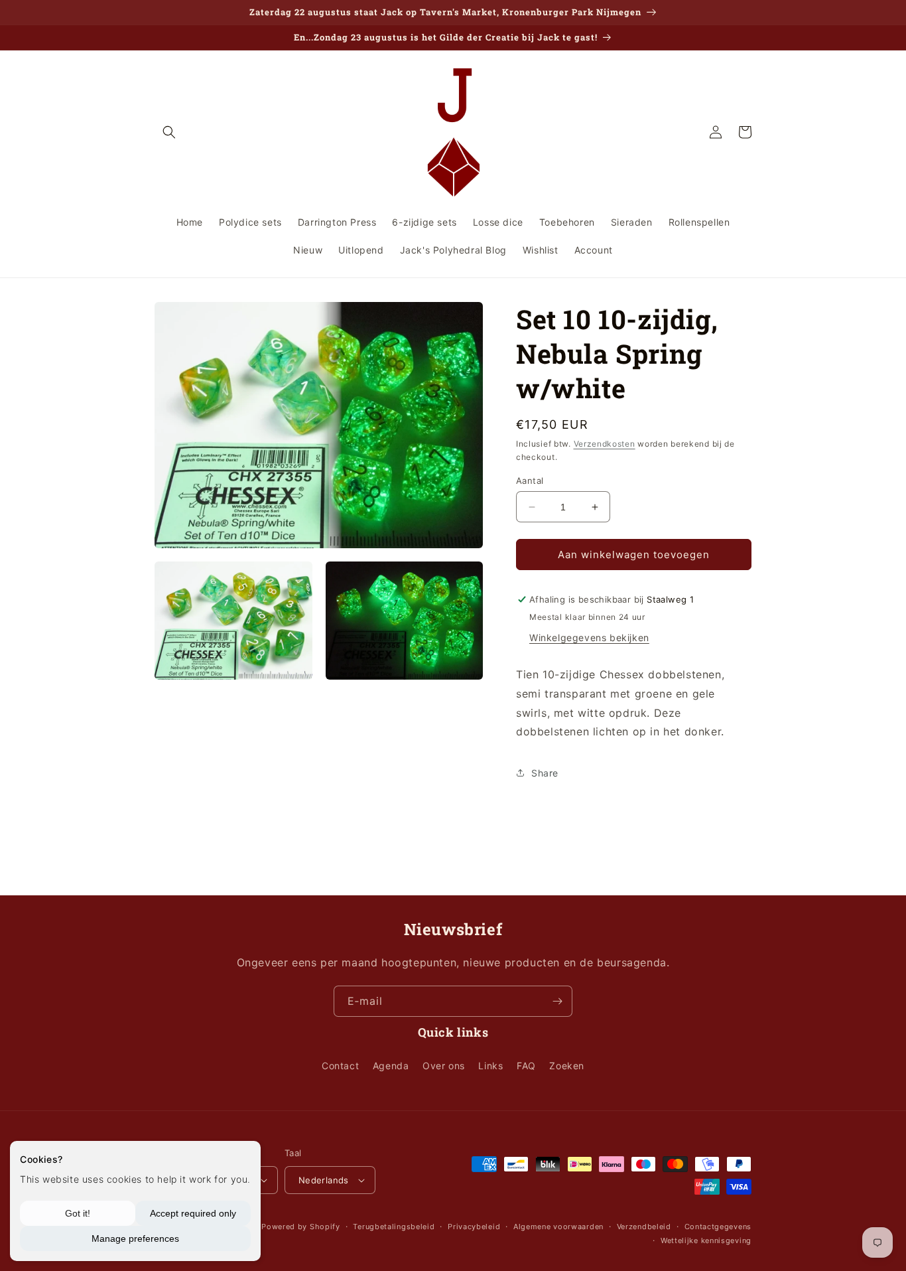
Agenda (391, 1065)
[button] (169, 132)
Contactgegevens (718, 1226)
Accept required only (193, 1213)
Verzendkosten (604, 444)
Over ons (443, 1065)
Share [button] (544, 773)
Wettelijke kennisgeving (706, 1240)
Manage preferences (135, 1238)
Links (490, 1065)
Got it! (77, 1213)
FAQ (526, 1065)
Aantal (529, 480)
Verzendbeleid (644, 1226)
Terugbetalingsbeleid (393, 1226)
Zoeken (566, 1065)
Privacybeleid (474, 1226)
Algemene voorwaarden (558, 1226)
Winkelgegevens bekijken (589, 637)
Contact (340, 1065)
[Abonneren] (557, 1001)
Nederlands (323, 1180)
